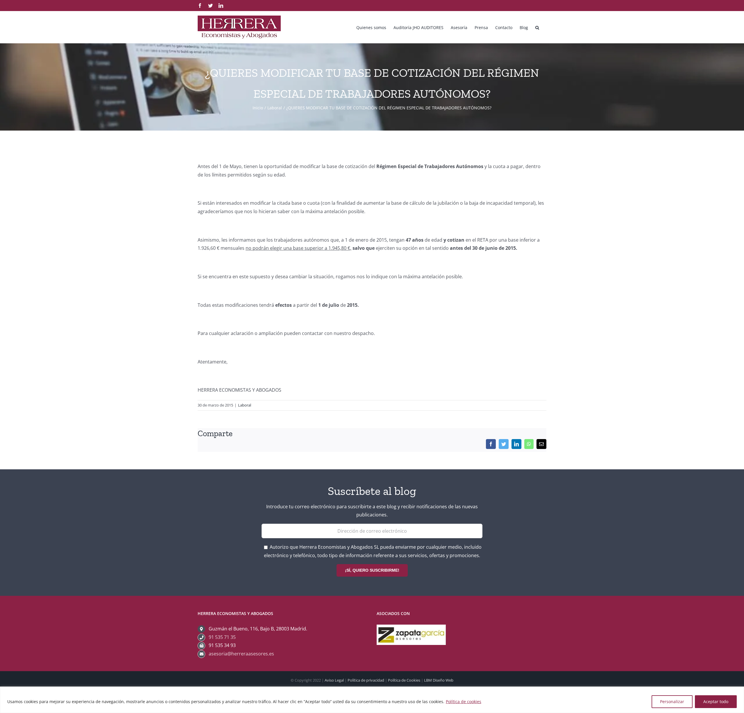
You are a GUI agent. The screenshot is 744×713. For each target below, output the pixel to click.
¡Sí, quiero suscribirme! (372, 570)
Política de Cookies (404, 680)
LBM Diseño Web (438, 680)
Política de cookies (463, 701)
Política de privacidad (366, 680)
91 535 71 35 (222, 637)
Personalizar (672, 701)
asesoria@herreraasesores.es (241, 653)
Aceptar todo (715, 701)
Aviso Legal (334, 680)
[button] (537, 27)
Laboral (244, 405)
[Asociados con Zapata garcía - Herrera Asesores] (411, 628)
